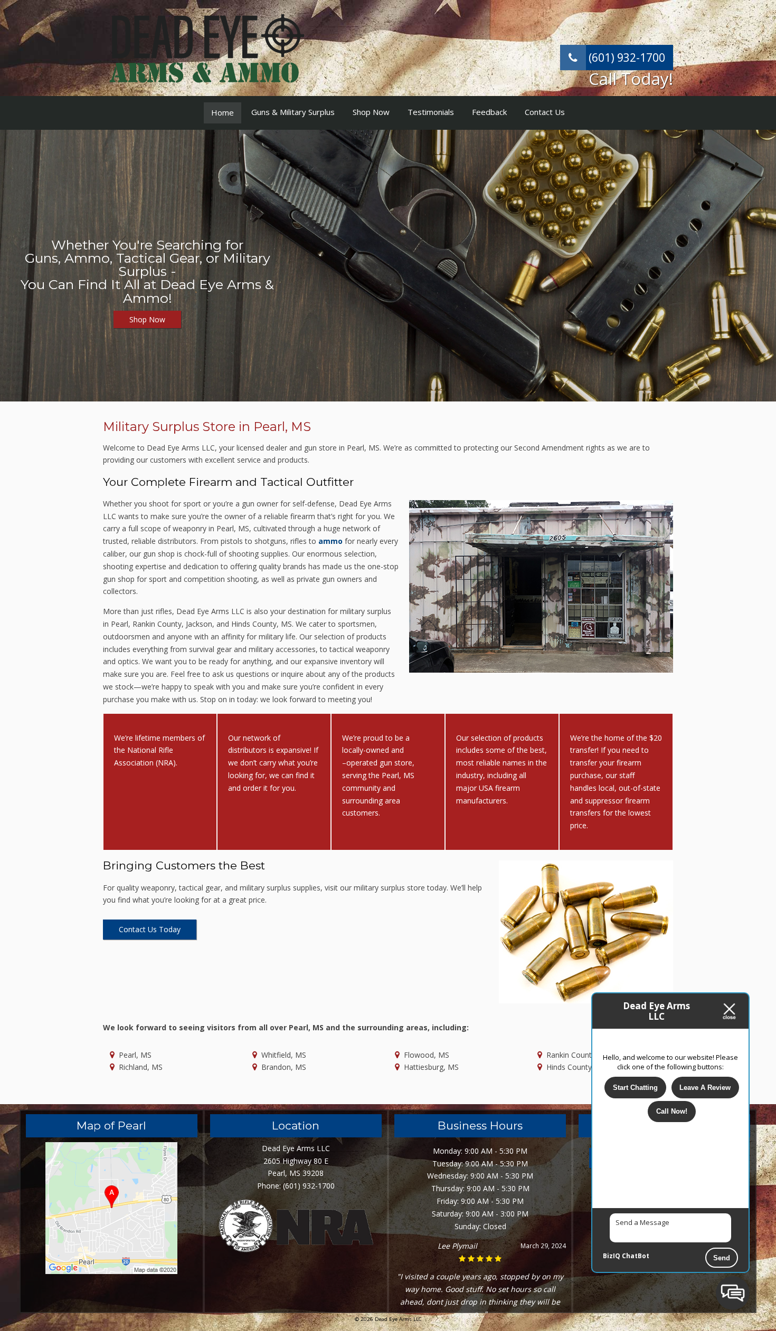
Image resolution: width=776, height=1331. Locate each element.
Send (721, 1258)
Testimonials (431, 112)
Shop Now (371, 112)
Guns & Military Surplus (293, 112)
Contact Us (545, 112)
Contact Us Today (150, 929)
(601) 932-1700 (625, 57)
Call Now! (671, 1111)
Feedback (489, 112)
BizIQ (611, 1255)
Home (222, 112)
